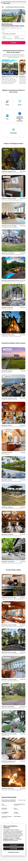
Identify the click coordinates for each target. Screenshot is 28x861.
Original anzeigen (6, 3)
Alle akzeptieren (13, 845)
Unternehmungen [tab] (22, 800)
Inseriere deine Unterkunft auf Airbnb (15, 7)
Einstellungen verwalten (13, 852)
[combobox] (13, 34)
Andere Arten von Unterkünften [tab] (9, 800)
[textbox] (7, 38)
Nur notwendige (13, 848)
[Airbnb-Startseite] (3, 7)
